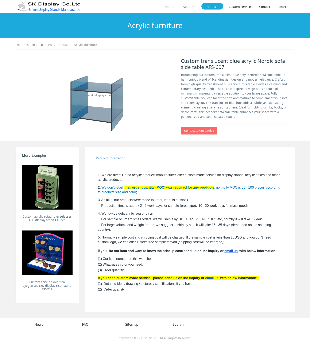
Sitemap (131, 324)
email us (231, 251)
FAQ (85, 324)
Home (169, 6)
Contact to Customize (199, 131)
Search (178, 324)
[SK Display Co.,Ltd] (49, 6)
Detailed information (110, 158)
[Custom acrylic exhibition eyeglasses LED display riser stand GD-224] (47, 252)
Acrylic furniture (85, 45)
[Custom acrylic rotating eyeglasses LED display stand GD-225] (47, 187)
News (38, 324)
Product (63, 45)
